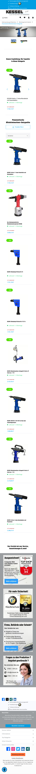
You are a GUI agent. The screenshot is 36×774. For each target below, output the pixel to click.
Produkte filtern (19, 127)
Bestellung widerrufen (18, 754)
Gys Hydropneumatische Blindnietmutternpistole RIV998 (14, 223)
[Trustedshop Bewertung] (19, 3)
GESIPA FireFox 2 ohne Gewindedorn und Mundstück (16, 521)
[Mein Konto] (29, 17)
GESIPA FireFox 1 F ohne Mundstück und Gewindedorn (17, 99)
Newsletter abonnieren (18, 726)
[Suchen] (20, 17)
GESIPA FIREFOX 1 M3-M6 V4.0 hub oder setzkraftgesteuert (16, 421)
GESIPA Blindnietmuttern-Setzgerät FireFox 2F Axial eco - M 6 (18, 372)
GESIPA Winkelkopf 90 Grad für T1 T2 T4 (16, 321)
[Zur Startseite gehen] (18, 12)
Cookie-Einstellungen (17, 758)
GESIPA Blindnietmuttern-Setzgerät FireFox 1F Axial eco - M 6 (18, 471)
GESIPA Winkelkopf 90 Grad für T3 (15, 272)
